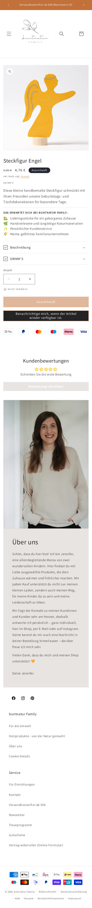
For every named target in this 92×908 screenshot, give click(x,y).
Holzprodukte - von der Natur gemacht (37, 736)
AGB (17, 898)
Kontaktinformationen (51, 898)
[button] (9, 34)
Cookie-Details (19, 756)
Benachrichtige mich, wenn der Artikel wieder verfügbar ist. (46, 315)
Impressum (74, 898)
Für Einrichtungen (22, 784)
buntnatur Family (24, 891)
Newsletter (17, 815)
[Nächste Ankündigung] (84, 5)
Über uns (15, 746)
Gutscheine (17, 835)
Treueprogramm (20, 825)
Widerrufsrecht (47, 891)
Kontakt (15, 795)
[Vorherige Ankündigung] (8, 5)
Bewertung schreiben (45, 386)
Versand (25, 176)
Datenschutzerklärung (74, 891)
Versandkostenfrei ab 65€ (27, 805)
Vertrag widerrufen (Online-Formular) (36, 845)
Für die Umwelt (20, 726)
